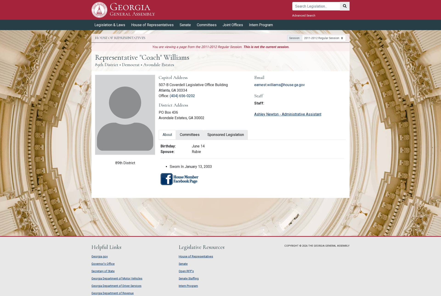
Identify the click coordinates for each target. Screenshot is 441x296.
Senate (183, 263)
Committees (190, 134)
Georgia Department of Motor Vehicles (116, 278)
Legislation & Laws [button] (109, 25)
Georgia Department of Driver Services (116, 286)
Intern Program (261, 25)
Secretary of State (103, 271)
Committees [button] (207, 25)
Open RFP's (186, 271)
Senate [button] (185, 25)
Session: (294, 38)
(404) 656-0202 (182, 96)
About (167, 134)
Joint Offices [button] (233, 25)
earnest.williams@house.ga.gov (279, 85)
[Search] (345, 6)
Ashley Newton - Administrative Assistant (287, 114)
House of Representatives (196, 256)
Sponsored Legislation (225, 134)
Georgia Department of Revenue (112, 293)
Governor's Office (103, 263)
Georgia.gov (99, 256)
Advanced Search (303, 15)
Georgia (132, 9)
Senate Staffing (189, 278)
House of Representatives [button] (152, 25)
